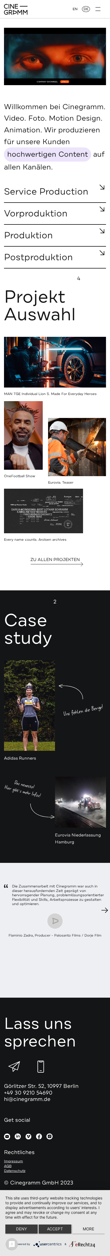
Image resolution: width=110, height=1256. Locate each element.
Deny (21, 1228)
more (88, 1228)
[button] (98, 9)
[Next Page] (104, 910)
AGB (7, 1166)
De (86, 9)
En (75, 9)
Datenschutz (14, 1170)
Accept (55, 1228)
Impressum (13, 1161)
